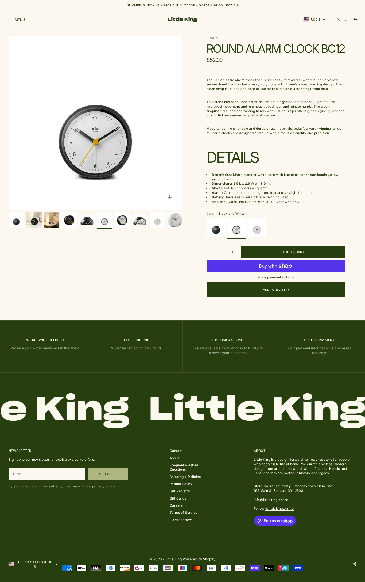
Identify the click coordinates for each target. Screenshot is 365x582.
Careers (176, 505)
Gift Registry (180, 491)
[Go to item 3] (51, 220)
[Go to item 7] (122, 220)
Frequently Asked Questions (184, 467)
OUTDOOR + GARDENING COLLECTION (209, 5)
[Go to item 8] (139, 220)
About (174, 458)
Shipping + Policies (185, 477)
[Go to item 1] (16, 220)
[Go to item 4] (69, 220)
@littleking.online (279, 509)
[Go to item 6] (104, 220)
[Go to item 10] (175, 220)
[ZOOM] (169, 197)
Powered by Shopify (199, 559)
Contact (176, 451)
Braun (212, 38)
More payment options (276, 277)
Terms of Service (184, 513)
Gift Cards (178, 498)
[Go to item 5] (87, 220)
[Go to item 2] (34, 220)
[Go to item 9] (157, 220)
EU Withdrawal (182, 520)
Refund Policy (181, 484)
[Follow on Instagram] (353, 564)
